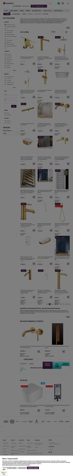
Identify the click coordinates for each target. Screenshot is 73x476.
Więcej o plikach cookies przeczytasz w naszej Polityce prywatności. (16, 465)
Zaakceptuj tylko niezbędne (9, 468)
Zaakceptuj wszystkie (33, 468)
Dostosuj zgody (22, 468)
